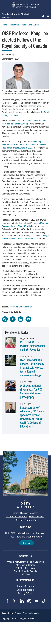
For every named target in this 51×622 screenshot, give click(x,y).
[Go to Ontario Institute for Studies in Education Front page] (25, 5)
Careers (19, 519)
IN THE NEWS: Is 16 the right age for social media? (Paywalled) (32, 345)
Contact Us (30, 519)
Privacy (18, 613)
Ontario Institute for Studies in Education (16, 16)
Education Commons (16, 516)
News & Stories (36, 516)
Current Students (25, 589)
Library (15, 512)
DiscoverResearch (29, 512)
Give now (26, 543)
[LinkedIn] (20, 319)
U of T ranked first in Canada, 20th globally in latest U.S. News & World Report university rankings (32, 367)
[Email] (28, 319)
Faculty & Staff (25, 593)
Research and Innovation (21, 306)
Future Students (25, 586)
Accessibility (7, 613)
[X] (13, 319)
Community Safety (31, 613)
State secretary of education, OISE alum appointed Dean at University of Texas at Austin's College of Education (32, 416)
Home (4, 25)
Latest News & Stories (30, 25)
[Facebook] (5, 319)
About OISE (14, 25)
